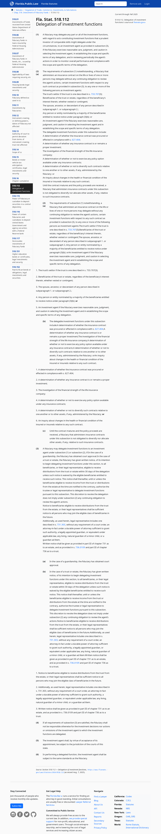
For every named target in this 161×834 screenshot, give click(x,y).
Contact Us (99, 812)
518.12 (21, 121)
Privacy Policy (100, 827)
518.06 (19, 42)
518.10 (20, 98)
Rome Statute (132, 824)
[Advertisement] (132, 67)
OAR (128, 816)
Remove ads (135, 3)
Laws (128, 812)
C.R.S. (128, 800)
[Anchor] (89, 65)
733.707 (95, 94)
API (95, 808)
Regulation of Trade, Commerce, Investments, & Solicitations (50, 10)
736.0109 (80, 547)
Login (147, 3)
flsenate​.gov (139, 22)
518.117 (18, 242)
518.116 (21, 222)
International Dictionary (137, 827)
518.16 (20, 179)
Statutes (19, 10)
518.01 (21, 24)
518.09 (20, 86)
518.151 (21, 256)
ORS (133, 816)
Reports (98, 816)
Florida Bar (55, 796)
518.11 (18, 108)
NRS (128, 808)
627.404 (76, 139)
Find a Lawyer (100, 796)
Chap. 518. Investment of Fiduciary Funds (31, 12)
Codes (129, 796)
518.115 (21, 201)
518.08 (21, 74)
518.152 (21, 272)
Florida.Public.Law (26, 3)
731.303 (61, 524)
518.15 (19, 165)
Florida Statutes (49, 3)
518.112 (21, 188)
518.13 (20, 138)
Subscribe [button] (16, 805)
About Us (98, 804)
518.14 (17, 150)
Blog (96, 800)
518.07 (21, 60)
